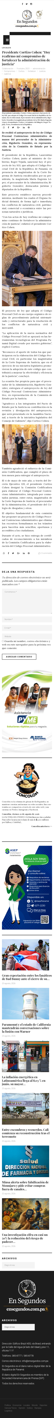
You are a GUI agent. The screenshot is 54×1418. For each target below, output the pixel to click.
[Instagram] (31, 4)
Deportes (43, 1405)
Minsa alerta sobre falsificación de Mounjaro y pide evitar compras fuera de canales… (25, 1185)
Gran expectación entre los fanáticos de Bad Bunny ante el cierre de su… (27, 977)
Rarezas (38, 1408)
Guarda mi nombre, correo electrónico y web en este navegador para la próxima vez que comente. (26, 645)
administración (39, 69)
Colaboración (7, 69)
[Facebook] (22, 4)
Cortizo (21, 71)
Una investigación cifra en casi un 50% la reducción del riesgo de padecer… (25, 1238)
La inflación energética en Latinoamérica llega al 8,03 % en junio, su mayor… (23, 1080)
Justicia (42, 71)
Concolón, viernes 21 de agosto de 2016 (20, 814)
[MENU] (6, 40)
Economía (17, 1405)
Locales (6, 48)
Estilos (30, 1408)
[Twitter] (27, 4)
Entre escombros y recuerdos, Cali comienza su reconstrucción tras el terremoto (26, 1133)
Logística (8, 1411)
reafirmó (7, 74)
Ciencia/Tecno (11, 1408)
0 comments (46, 553)
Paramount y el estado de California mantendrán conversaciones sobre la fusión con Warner (26, 1028)
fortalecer (32, 71)
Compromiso (9, 71)
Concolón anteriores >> (41, 826)
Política (8, 1405)
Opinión (22, 1408)
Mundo (35, 1405)
